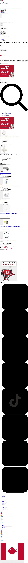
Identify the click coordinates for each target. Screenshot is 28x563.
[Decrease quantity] (2, 145)
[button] (14, 17)
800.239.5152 (2, 281)
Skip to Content (6, 3)
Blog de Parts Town (4, 503)
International (3, 504)
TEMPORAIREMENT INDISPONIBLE (5, 190)
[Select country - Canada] (1, 11)
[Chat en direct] (8, 271)
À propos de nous (4, 500)
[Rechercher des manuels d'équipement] (0, 30)
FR (2, 11)
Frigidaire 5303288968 (3, 199)
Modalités (3, 525)
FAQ (2, 497)
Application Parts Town (4, 507)
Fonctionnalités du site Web (5, 509)
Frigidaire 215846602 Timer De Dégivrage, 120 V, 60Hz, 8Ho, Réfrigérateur (9, 136)
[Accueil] (14, 260)
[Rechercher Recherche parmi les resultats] (0, 79)
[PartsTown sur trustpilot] (15, 492)
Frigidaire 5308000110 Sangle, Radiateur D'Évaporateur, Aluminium (8, 213)
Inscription (4, 13)
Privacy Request (4, 527)
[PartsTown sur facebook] (15, 309)
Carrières (3, 501)
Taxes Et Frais (3, 496)
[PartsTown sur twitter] (15, 466)
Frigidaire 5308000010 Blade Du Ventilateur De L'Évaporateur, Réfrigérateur (10, 154)
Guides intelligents (4, 508)
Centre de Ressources (4, 502)
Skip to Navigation (2, 3)
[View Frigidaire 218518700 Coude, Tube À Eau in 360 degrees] (5, 168)
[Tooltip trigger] (0, 63)
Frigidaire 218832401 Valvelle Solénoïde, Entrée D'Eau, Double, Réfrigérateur (10, 226)
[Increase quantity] (4, 145)
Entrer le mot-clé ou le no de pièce (11, 22)
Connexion (1, 13)
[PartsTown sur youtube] (15, 335)
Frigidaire (1, 46)
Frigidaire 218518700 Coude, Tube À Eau (5, 173)
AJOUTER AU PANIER (3, 146)
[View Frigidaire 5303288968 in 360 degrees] (5, 195)
